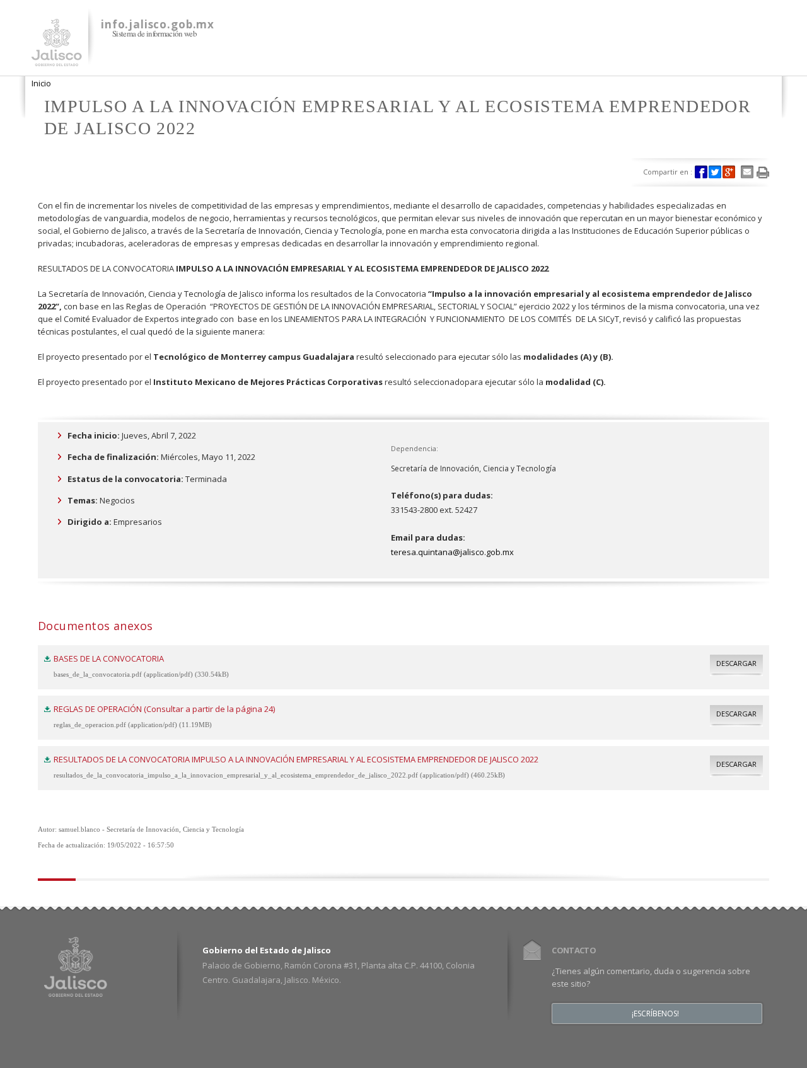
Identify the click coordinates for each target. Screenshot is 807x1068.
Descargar (736, 663)
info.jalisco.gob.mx (157, 24)
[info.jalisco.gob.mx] (57, 58)
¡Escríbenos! (655, 1014)
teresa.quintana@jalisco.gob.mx (452, 552)
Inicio (41, 83)
